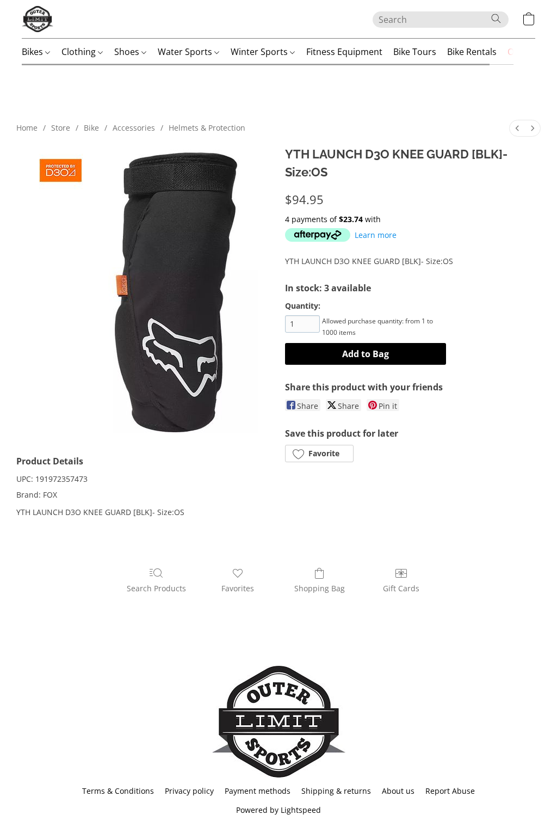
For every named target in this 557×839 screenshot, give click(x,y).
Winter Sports (260, 52)
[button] (37, 19)
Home (27, 128)
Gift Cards (401, 588)
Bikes (33, 52)
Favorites (237, 588)
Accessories (134, 128)
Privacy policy (189, 791)
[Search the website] (496, 18)
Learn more (376, 235)
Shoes (127, 52)
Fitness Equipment (344, 52)
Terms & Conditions (118, 791)
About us (398, 791)
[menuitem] (517, 128)
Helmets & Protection (207, 128)
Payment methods (257, 791)
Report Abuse (450, 791)
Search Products (156, 588)
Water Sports (186, 52)
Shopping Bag (319, 588)
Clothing (79, 52)
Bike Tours (414, 52)
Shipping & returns (336, 791)
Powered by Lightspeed (278, 810)
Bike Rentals (472, 52)
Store (60, 128)
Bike (91, 128)
